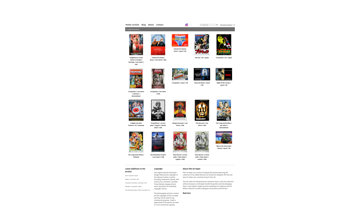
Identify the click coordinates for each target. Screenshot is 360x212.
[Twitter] (179, 25)
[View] (136, 45)
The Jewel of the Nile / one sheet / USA (136, 183)
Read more (187, 193)
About (151, 25)
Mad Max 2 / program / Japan (133, 186)
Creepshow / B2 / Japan (224, 58)
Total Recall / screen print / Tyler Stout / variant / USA (202, 157)
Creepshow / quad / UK (180, 83)
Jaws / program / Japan (131, 175)
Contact (159, 25)
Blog (143, 25)
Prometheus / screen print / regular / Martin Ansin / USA (158, 126)
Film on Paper (130, 12)
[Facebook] (183, 25)
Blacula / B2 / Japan (202, 58)
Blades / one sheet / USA (132, 179)
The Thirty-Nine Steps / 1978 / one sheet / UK (137, 190)
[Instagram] (186, 25)
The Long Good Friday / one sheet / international (224, 126)
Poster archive (132, 25)
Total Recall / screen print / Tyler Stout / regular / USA (180, 157)
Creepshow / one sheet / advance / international (136, 94)
